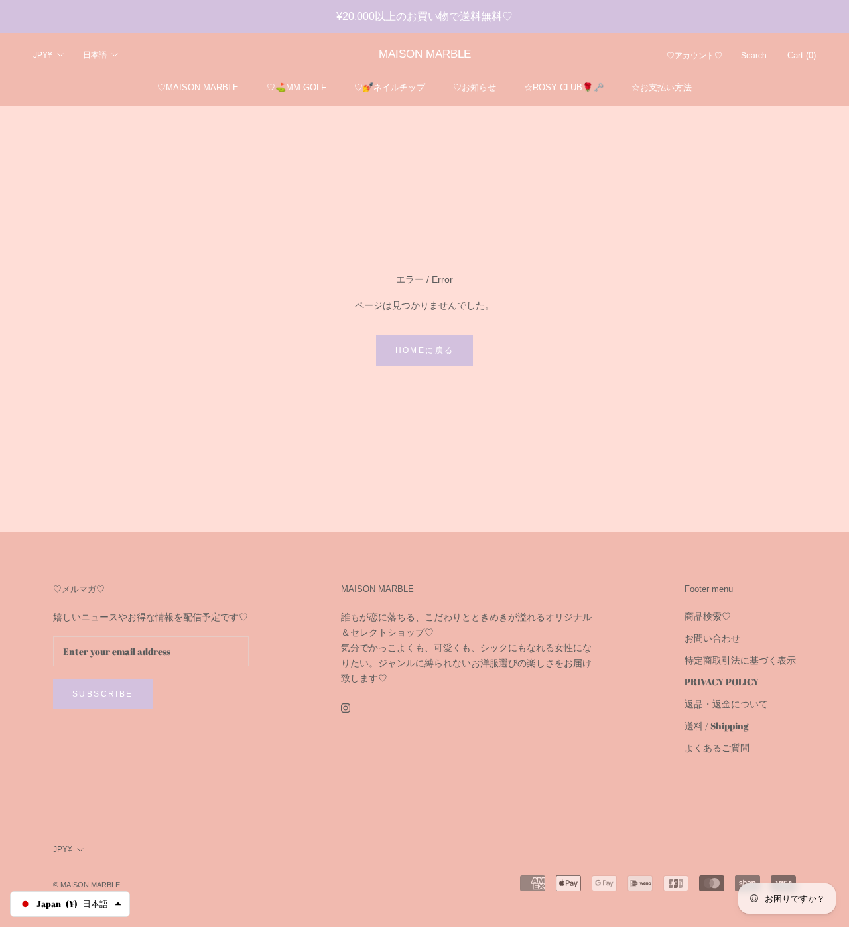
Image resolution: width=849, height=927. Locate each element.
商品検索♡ (708, 616)
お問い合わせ (712, 638)
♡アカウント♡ (694, 55)
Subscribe (102, 694)
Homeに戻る (424, 350)
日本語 (95, 55)
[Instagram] (345, 707)
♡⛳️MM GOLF (296, 87)
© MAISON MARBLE (86, 885)
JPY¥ (42, 55)
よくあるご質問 (717, 747)
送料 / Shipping (716, 725)
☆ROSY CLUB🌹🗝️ (564, 87)
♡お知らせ (474, 87)
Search (754, 55)
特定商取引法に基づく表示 (740, 660)
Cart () (801, 55)
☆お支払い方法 (661, 87)
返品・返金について (726, 703)
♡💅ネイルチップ (389, 87)
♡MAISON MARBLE (198, 87)
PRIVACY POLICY (722, 682)
